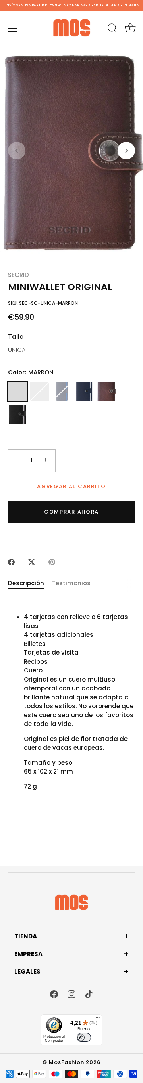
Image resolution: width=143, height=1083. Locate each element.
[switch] (84, 1037)
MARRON (17, 391)
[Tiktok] (89, 993)
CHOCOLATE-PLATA (106, 391)
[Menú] (12, 28)
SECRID (18, 275)
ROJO (39, 391)
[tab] (30, 583)
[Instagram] (71, 993)
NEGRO (17, 414)
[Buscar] (112, 29)
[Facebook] (54, 993)
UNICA (16, 349)
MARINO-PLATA (84, 391)
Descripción (26, 583)
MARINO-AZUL (62, 391)
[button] (16, 150)
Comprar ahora (71, 512)
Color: (31, 372)
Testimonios (71, 583)
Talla (16, 336)
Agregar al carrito (71, 486)
